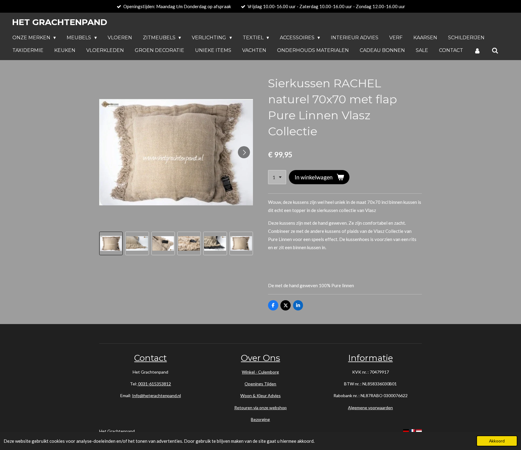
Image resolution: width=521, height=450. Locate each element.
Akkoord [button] (497, 441)
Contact (150, 358)
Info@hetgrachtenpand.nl (156, 395)
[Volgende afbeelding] (244, 152)
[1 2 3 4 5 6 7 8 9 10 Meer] (277, 177)
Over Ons (260, 358)
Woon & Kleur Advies (260, 395)
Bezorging (260, 419)
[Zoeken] (495, 50)
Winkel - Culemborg (260, 371)
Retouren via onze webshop (260, 407)
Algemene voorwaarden (370, 407)
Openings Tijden (260, 383)
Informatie (370, 358)
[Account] (477, 50)
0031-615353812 (154, 383)
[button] (111, 243)
